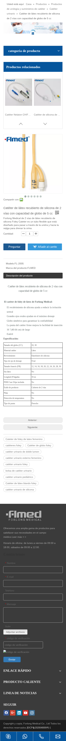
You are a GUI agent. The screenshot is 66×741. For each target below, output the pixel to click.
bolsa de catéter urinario (19, 470)
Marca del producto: (16, 268)
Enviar (12, 659)
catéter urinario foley (17, 464)
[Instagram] (32, 713)
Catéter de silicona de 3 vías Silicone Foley (47, 114)
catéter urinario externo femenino (23, 458)
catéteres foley (13, 445)
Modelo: (10, 263)
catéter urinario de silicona (20, 489)
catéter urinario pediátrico (19, 477)
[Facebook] (6, 713)
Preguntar (14, 246)
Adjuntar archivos (15, 632)
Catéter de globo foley (39, 445)
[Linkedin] (19, 713)
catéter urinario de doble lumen (22, 451)
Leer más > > (19, 537)
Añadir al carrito (47, 246)
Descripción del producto (19, 275)
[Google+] (12, 713)
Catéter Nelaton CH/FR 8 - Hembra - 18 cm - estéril (18, 114)
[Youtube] (25, 713)
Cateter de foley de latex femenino (24, 439)
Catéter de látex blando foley (21, 483)
